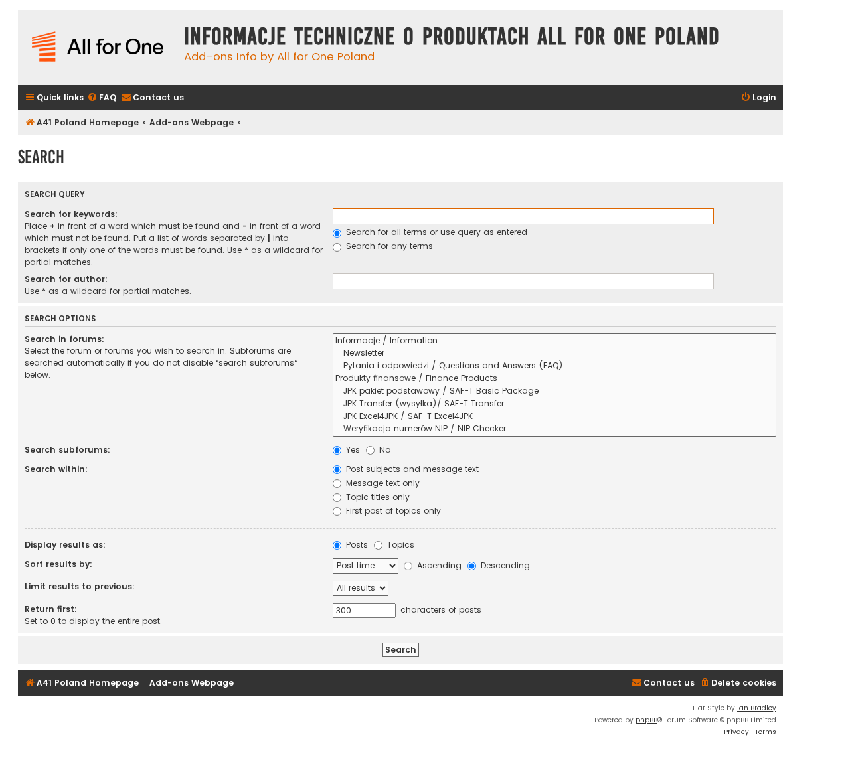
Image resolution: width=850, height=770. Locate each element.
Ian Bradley (756, 708)
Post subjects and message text (411, 469)
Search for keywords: (71, 214)
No (383, 449)
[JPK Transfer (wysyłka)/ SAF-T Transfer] (554, 404)
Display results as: (65, 544)
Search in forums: (64, 339)
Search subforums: (67, 449)
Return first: (51, 609)
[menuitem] (101, 98)
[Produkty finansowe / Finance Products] (554, 378)
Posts (355, 544)
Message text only (381, 483)
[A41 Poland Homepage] (97, 47)
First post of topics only (392, 510)
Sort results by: (58, 564)
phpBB (646, 720)
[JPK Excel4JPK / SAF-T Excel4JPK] (554, 416)
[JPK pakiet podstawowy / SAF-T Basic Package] (554, 391)
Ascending (438, 565)
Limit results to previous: (80, 586)
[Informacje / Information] (554, 341)
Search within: (56, 469)
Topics (399, 544)
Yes (351, 449)
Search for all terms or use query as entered (435, 232)
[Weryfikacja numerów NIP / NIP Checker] (554, 429)
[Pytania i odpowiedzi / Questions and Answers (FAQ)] (554, 366)
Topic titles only (376, 496)
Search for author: (66, 279)
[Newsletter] (554, 353)
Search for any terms (388, 246)
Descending (504, 565)
